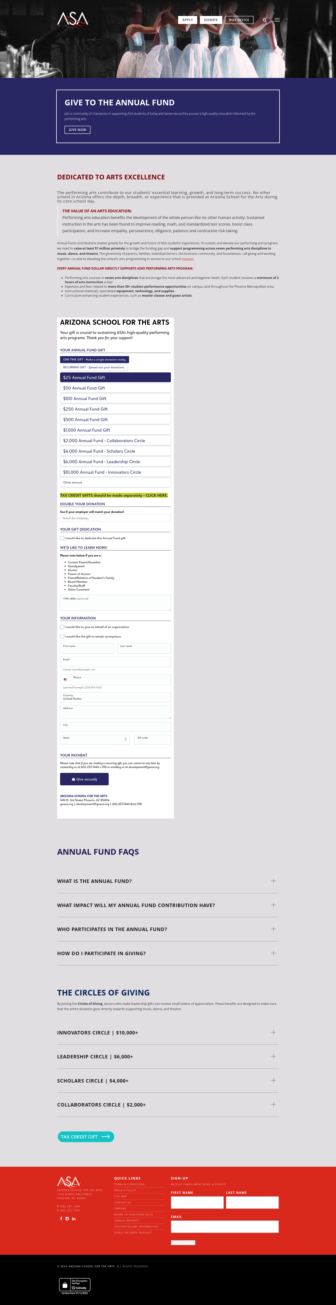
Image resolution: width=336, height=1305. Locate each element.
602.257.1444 (70, 1206)
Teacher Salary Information (136, 1226)
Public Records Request (133, 1232)
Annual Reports (126, 1220)
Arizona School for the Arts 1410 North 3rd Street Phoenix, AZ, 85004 (79, 1194)
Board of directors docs (133, 1214)
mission (187, 259)
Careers (120, 1208)
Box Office (239, 20)
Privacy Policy (125, 1190)
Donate (211, 20)
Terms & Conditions (129, 1184)
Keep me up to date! (183, 1242)
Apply (187, 20)
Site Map (120, 1196)
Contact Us (122, 1202)
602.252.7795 (70, 1210)
